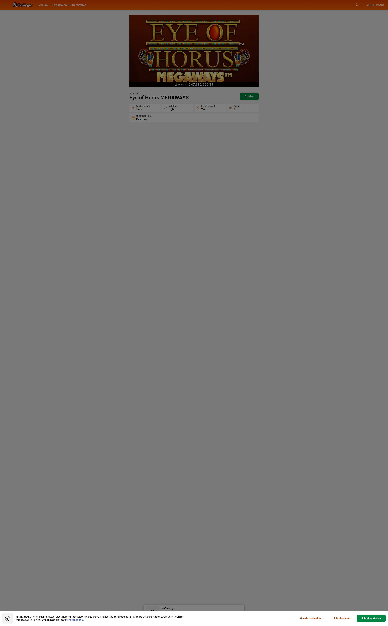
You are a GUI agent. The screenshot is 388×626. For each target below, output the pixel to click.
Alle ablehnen (342, 618)
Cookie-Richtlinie (75, 620)
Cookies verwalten (311, 618)
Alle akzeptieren (371, 618)
